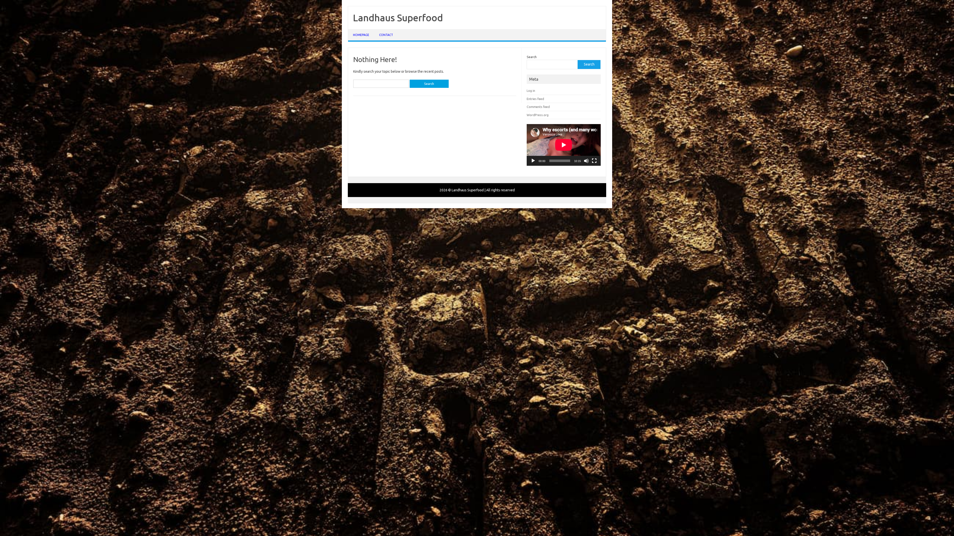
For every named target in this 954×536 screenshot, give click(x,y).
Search (532, 57)
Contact (386, 34)
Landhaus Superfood (398, 17)
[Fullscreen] (594, 160)
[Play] (533, 160)
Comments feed (538, 106)
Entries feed (535, 98)
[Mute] (586, 160)
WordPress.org (538, 115)
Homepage (361, 34)
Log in (531, 90)
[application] (564, 145)
